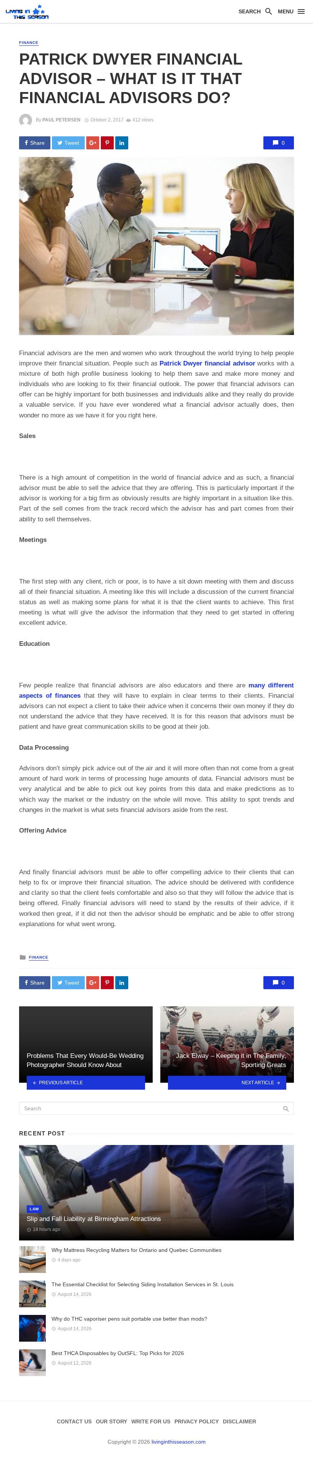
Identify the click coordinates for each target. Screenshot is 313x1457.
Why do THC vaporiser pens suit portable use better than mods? (129, 1319)
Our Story (111, 1421)
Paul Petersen (61, 120)
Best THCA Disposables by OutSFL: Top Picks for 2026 (118, 1353)
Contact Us (74, 1421)
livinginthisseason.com (179, 1442)
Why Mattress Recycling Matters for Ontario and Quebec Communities (136, 1250)
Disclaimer (239, 1421)
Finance (29, 42)
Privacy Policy (196, 1421)
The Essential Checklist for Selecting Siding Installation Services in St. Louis (143, 1284)
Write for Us (150, 1421)
